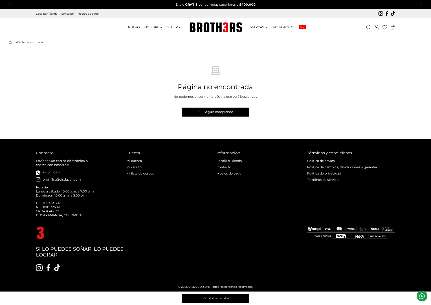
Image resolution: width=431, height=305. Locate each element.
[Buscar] (368, 27)
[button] (11, 4)
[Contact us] (422, 296)
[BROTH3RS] (215, 27)
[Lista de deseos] (385, 27)
